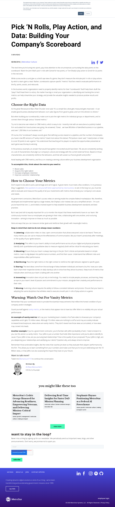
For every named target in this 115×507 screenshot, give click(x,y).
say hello (12, 489)
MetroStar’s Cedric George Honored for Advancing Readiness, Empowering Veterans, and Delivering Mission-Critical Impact (25, 404)
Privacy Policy (105, 503)
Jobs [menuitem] (27, 472)
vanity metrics (34, 309)
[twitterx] (106, 474)
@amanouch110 (25, 359)
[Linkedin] (78, 474)
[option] (25, 406)
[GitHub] (101, 474)
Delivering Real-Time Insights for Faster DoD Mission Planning (57, 398)
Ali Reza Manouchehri (34, 367)
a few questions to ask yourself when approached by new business (49, 188)
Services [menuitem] (10, 472)
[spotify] (96, 474)
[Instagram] (90, 474)
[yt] (87, 474)
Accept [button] (81, 13)
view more (57, 426)
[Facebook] (84, 474)
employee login (103, 498)
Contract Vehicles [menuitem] (38, 472)
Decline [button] (88, 13)
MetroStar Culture (29, 62)
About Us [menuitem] (19, 472)
